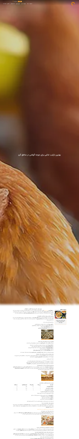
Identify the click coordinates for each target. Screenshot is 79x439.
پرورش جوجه (46, 310)
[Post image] (55, 314)
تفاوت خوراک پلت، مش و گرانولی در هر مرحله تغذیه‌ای (45, 409)
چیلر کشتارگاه (55, 320)
